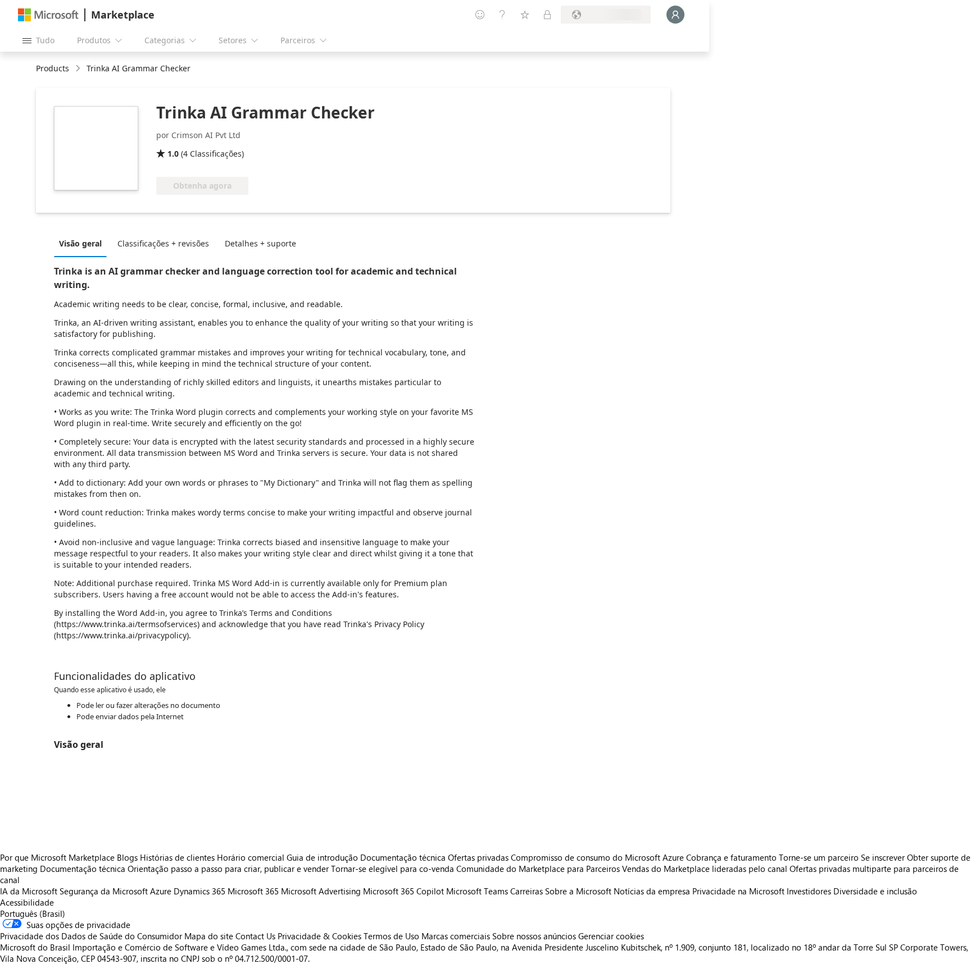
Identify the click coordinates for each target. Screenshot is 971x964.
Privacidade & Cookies (319, 936)
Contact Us (255, 936)
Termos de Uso (391, 936)
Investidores (809, 891)
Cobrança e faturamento (731, 857)
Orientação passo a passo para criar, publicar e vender (228, 868)
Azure (160, 891)
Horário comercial (250, 857)
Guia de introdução (322, 857)
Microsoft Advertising (321, 891)
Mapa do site (208, 936)
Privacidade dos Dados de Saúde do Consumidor (91, 936)
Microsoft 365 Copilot (403, 891)
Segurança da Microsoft (104, 891)
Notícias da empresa (652, 891)
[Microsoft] (48, 14)
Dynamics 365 (199, 891)
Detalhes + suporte (260, 243)
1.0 (173, 153)
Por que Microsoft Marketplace (57, 857)
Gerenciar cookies (611, 936)
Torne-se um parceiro (819, 857)
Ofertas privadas (478, 857)
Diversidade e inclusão (875, 891)
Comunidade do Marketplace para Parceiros (538, 868)
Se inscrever (883, 857)
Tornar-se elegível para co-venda (392, 868)
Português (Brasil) (32, 913)
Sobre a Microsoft (578, 891)
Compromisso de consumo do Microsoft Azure (598, 857)
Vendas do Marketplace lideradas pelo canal (704, 868)
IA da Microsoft (28, 891)
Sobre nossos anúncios (534, 936)
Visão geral (80, 243)
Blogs (127, 857)
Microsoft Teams (477, 891)
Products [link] (52, 68)
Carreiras (526, 891)
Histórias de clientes (177, 857)
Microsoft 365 (253, 891)
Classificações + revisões (163, 243)
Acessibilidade (27, 902)
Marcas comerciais (455, 936)
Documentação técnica (403, 857)
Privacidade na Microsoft (738, 891)
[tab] (83, 243)
